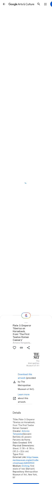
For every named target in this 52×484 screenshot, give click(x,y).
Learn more (23, 394)
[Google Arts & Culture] (21, 4)
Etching (25, 466)
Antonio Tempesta (21, 342)
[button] (4, 4)
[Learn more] (14, 398)
